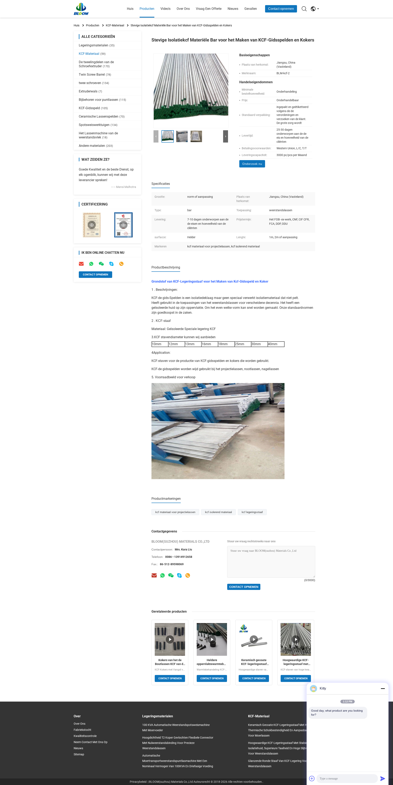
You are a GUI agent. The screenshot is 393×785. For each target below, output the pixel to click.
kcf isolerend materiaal (218, 512)
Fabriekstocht (82, 729)
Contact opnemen (281, 8)
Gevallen (250, 9)
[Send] (382, 778)
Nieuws (233, 9)
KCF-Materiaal (115, 25)
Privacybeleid (138, 781)
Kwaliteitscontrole (85, 736)
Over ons (183, 9)
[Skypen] (179, 575)
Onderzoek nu (252, 163)
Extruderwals (90, 91)
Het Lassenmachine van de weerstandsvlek (98, 135)
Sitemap (79, 754)
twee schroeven (94, 83)
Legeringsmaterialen (97, 45)
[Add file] (312, 778)
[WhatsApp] (91, 263)
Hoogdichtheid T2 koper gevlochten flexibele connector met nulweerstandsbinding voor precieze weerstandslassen (177, 743)
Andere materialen (96, 146)
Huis (130, 9)
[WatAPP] (162, 575)
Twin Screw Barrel (95, 74)
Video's (165, 9)
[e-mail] (81, 263)
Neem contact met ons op (90, 742)
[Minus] (382, 688)
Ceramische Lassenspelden (102, 116)
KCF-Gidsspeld (93, 108)
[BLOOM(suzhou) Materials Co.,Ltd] (96, 9)
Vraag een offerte (208, 9)
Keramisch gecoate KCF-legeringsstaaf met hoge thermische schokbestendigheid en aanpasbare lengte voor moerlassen (254, 662)
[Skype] (111, 263)
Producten (147, 9)
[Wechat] (171, 575)
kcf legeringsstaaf (252, 512)
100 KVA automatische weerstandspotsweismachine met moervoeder (176, 727)
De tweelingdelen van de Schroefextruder (96, 64)
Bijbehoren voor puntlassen (102, 100)
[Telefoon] (121, 263)
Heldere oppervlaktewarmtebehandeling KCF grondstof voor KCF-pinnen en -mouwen (212, 662)
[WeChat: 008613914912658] (101, 263)
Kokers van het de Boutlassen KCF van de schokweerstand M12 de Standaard (170, 662)
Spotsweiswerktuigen (98, 125)
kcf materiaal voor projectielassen (175, 512)
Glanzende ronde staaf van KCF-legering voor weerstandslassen (278, 763)
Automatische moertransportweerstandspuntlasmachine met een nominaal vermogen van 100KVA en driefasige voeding (177, 761)
